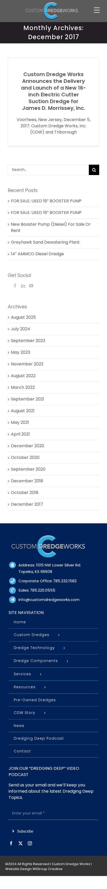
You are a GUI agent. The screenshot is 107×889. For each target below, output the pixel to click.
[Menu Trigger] (97, 10)
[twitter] (20, 843)
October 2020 (25, 457)
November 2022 (27, 364)
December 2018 (27, 481)
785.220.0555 (42, 590)
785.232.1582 (65, 581)
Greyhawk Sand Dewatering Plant (45, 242)
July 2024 (20, 329)
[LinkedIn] (23, 286)
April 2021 (20, 434)
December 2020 (27, 446)
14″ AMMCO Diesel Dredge (37, 254)
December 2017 (27, 504)
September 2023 (28, 341)
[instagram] (30, 843)
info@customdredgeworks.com (48, 599)
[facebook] (11, 843)
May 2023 (20, 352)
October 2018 (24, 493)
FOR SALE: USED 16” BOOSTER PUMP (46, 201)
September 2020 (28, 469)
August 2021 (23, 411)
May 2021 (20, 422)
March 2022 (23, 387)
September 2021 (27, 399)
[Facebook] (15, 286)
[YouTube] (31, 286)
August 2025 (23, 317)
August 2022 (23, 376)
